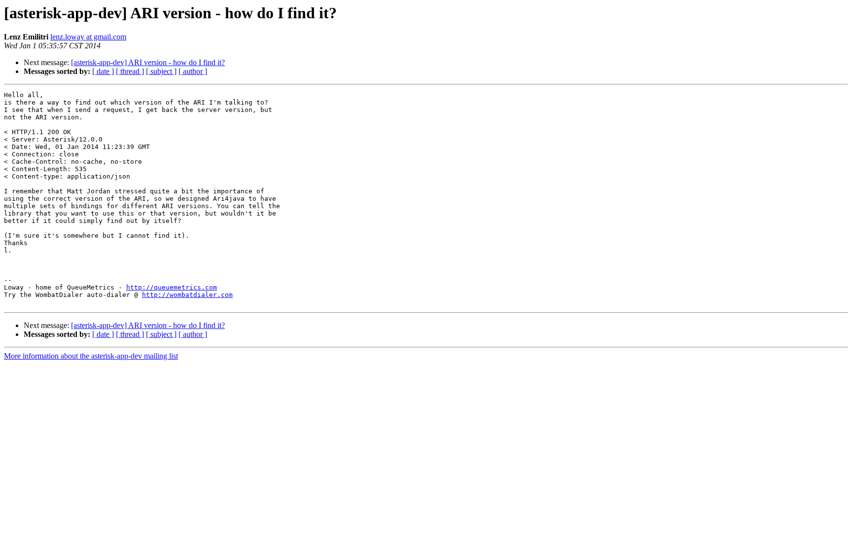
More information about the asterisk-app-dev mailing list (91, 356)
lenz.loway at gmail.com (88, 37)
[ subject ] (161, 71)
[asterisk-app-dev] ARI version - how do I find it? (148, 62)
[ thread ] (130, 71)
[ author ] (192, 71)
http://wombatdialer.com (187, 294)
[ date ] (103, 71)
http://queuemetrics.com (171, 287)
